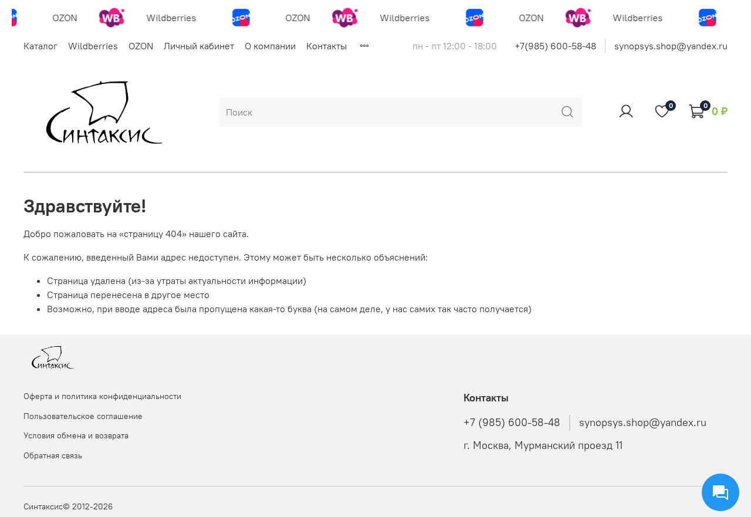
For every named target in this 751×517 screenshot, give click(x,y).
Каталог (40, 46)
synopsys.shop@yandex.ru (671, 46)
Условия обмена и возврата (75, 435)
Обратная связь (52, 455)
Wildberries (93, 46)
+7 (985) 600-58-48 (512, 422)
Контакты (326, 46)
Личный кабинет (199, 46)
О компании (270, 46)
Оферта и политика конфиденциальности (102, 396)
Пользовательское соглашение (83, 416)
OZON (140, 46)
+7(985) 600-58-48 (555, 46)
